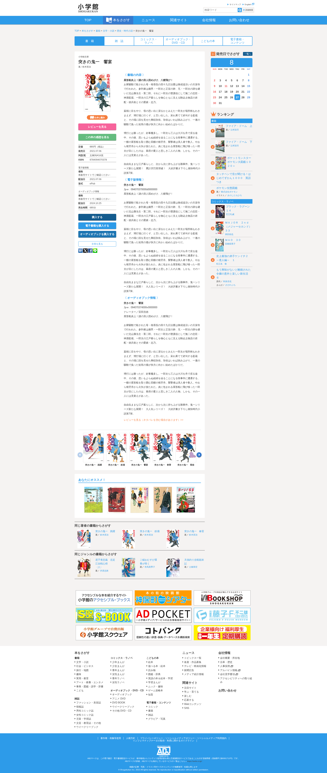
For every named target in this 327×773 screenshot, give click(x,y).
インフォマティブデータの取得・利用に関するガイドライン (163, 740)
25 (225, 97)
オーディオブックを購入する (97, 234)
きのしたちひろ (234, 195)
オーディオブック (122, 694)
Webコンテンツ (192, 704)
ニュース (188, 652)
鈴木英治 (87, 67)
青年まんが (118, 670)
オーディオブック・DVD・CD (127, 690)
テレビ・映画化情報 (195, 666)
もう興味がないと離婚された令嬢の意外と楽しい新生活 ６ (233, 273)
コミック (153, 706)
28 (242, 97)
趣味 (78, 674)
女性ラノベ (118, 682)
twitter (85, 250)
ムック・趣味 (155, 686)
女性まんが (118, 674)
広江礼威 (230, 214)
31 (220, 103)
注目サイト (190, 687)
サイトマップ (235, 4)
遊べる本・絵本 (156, 666)
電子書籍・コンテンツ (158, 702)
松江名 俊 (221, 264)
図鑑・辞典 (154, 674)
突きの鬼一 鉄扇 (150, 531)
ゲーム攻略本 (155, 690)
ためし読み (97, 117)
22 (248, 91)
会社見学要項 (227, 674)
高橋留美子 (230, 244)
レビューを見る (97, 126)
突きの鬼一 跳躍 (105, 531)
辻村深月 (234, 130)
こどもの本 (152, 658)
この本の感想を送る (97, 137)
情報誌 (80, 706)
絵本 (150, 662)
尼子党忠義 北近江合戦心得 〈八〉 (105, 563)
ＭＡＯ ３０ (233, 239)
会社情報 (224, 652)
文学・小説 (108, 30)
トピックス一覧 (192, 658)
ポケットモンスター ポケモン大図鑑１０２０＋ (240, 161)
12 (231, 86)
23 (214, 97)
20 (237, 91)
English (248, 4)
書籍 (98, 30)
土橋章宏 (193, 567)
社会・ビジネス (84, 666)
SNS (186, 708)
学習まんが (155, 682)
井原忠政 (104, 571)
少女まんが (118, 666)
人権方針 (130, 738)
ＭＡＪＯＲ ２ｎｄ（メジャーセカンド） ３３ (239, 226)
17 (220, 91)
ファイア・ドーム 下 (239, 141)
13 (237, 86)
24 (220, 97)
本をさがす (87, 30)
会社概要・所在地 (230, 658)
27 (237, 97)
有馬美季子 (150, 567)
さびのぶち (230, 285)
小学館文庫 (83, 57)
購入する (97, 217)
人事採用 (225, 666)
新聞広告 (189, 670)
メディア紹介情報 (194, 674)
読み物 (152, 670)
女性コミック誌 (84, 714)
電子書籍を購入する (97, 225)
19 (231, 91)
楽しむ (188, 696)
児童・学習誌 (83, 718)
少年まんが (118, 662)
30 (214, 103)
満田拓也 (229, 234)
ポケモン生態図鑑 (226, 187)
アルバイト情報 (228, 670)
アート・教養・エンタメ (89, 682)
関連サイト (190, 682)
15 (248, 86)
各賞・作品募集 (192, 662)
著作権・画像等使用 (110, 738)
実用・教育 (82, 678)
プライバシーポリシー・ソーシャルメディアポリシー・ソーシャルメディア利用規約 (183, 738)
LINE (95, 250)
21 (242, 91)
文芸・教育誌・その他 (88, 723)
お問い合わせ (227, 690)
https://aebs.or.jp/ (194, 761)
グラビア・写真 (156, 718)
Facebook (90, 250)
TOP (77, 30)
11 (226, 86)
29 (248, 97)
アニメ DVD (118, 698)
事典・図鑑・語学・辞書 (89, 686)
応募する (189, 699)
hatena (80, 250)
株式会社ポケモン (229, 192)
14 (242, 86)
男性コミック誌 (84, 710)
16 (214, 91)
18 (225, 91)
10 (220, 86)
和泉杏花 (227, 281)
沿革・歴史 (226, 662)
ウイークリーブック (87, 727)
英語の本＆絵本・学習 (160, 678)
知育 (150, 694)
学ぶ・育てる (191, 691)
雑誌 (77, 698)
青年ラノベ (118, 678)
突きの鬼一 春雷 (194, 531)
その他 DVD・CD (121, 710)
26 (231, 97)
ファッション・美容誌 (88, 702)
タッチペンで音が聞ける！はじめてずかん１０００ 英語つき (233, 177)
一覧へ (247, 54)
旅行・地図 (82, 670)
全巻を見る (97, 244)
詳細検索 (249, 10)
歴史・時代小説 (125, 30)
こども (80, 690)
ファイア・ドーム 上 (239, 125)
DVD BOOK (118, 702)
